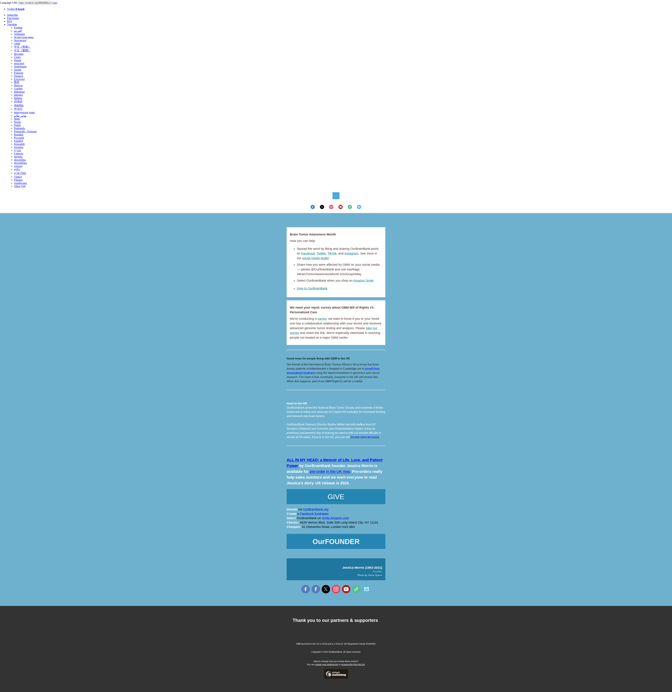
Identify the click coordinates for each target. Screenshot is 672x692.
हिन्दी (16, 82)
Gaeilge (18, 88)
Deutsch (18, 76)
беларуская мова (24, 37)
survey (322, 318)
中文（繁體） (22, 50)
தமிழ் (17, 169)
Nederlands (20, 66)
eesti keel (19, 63)
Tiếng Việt (20, 186)
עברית (17, 150)
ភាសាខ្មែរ (18, 105)
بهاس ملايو (20, 115)
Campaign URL (9, 2)
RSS (9, 21)
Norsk (17, 122)
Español (18, 140)
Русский (19, 137)
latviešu (18, 156)
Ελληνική (19, 79)
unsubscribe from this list (353, 664)
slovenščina (20, 162)
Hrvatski (18, 53)
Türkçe (18, 176)
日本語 (18, 101)
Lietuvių (18, 153)
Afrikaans (19, 34)
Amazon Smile (363, 280)
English (18, 27)
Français (18, 72)
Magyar (18, 85)
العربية (18, 30)
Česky (17, 57)
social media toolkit (315, 258)
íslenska (18, 94)
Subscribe (12, 14)
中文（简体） (22, 46)
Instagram (351, 253)
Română (18, 134)
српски (18, 166)
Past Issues (13, 18)
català (17, 43)
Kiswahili (19, 144)
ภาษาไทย (20, 173)
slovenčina (20, 159)
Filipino (18, 179)
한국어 (18, 108)
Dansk (17, 60)
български (20, 40)
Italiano (18, 98)
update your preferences (326, 664)
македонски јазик (24, 112)
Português (19, 128)
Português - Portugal (25, 131)
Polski (17, 125)
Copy (54, 2)
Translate (12, 24)
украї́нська (20, 183)
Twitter (15, 9)
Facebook (308, 253)
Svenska (18, 147)
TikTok (332, 253)
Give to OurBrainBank (312, 288)
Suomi (17, 69)
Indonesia (19, 91)
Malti (17, 118)
